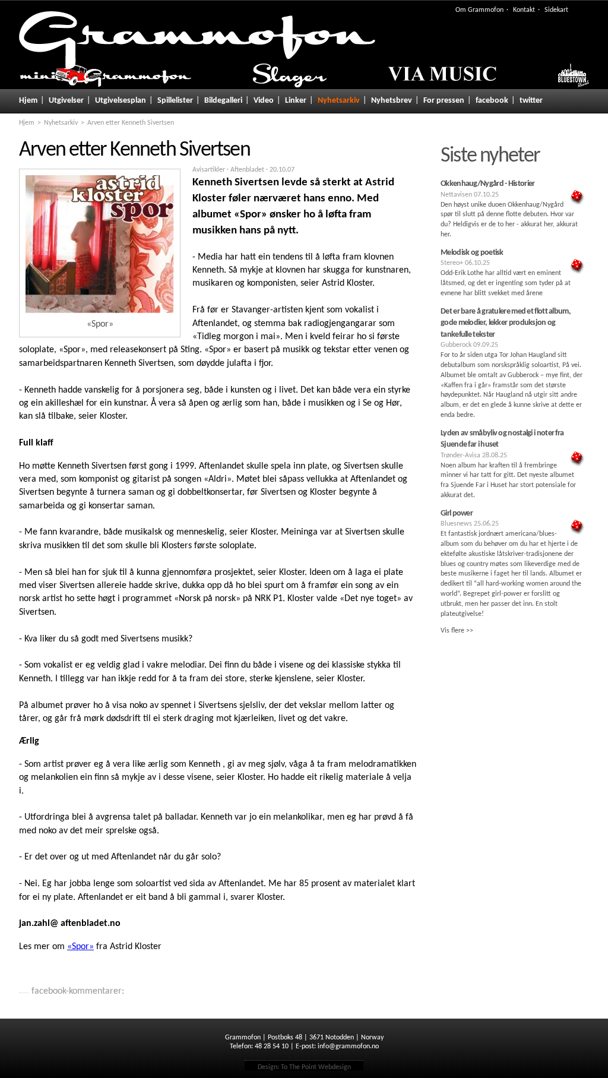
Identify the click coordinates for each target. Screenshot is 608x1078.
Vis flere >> (457, 630)
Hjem (28, 100)
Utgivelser (66, 100)
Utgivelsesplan (120, 100)
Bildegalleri (223, 100)
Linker (295, 100)
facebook (492, 100)
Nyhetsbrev (391, 100)
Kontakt (524, 10)
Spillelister (175, 100)
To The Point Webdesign (316, 1067)
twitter (531, 100)
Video (264, 100)
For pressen (443, 100)
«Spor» (80, 946)
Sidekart (556, 10)
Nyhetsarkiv (339, 100)
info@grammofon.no (348, 1046)
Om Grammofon (479, 10)
